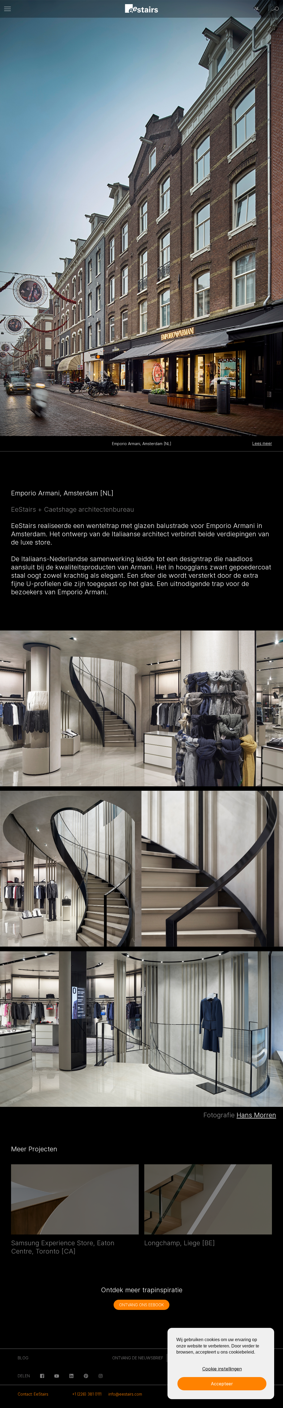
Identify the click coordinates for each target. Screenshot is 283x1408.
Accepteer (222, 1383)
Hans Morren (256, 1115)
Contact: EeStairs (33, 1394)
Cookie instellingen (222, 1369)
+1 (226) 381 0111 (86, 1394)
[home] (141, 9)
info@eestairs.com (125, 1394)
